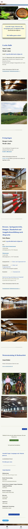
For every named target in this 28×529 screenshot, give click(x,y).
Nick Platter (4, 487)
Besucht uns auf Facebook (14, 514)
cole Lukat (12, 492)
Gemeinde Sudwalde (14, 440)
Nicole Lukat (4, 497)
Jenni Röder (4, 479)
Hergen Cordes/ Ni (6, 492)
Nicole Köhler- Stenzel (6, 508)
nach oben (24, 429)
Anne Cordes (4, 503)
